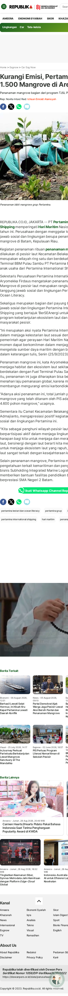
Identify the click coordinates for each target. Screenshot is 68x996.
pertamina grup (53, 510)
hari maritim (48, 519)
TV (1, 935)
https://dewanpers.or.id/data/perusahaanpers (29, 976)
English (57, 930)
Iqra (29, 915)
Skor (55, 909)
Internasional (7, 925)
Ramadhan (33, 935)
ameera (7, 18)
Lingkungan (9, 27)
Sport (56, 920)
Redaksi (31, 952)
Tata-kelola (34, 27)
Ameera (4, 909)
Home (3, 67)
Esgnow (14, 67)
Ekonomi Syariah (30, 18)
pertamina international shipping (18, 519)
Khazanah (5, 915)
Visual (30, 930)
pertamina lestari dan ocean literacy (20, 510)
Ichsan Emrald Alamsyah (41, 99)
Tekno (30, 925)
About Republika (9, 952)
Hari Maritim (48, 227)
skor (50, 18)
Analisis (31, 920)
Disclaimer (6, 957)
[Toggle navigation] (4, 6)
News (3, 920)
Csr (22, 27)
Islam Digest (60, 915)
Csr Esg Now (28, 67)
